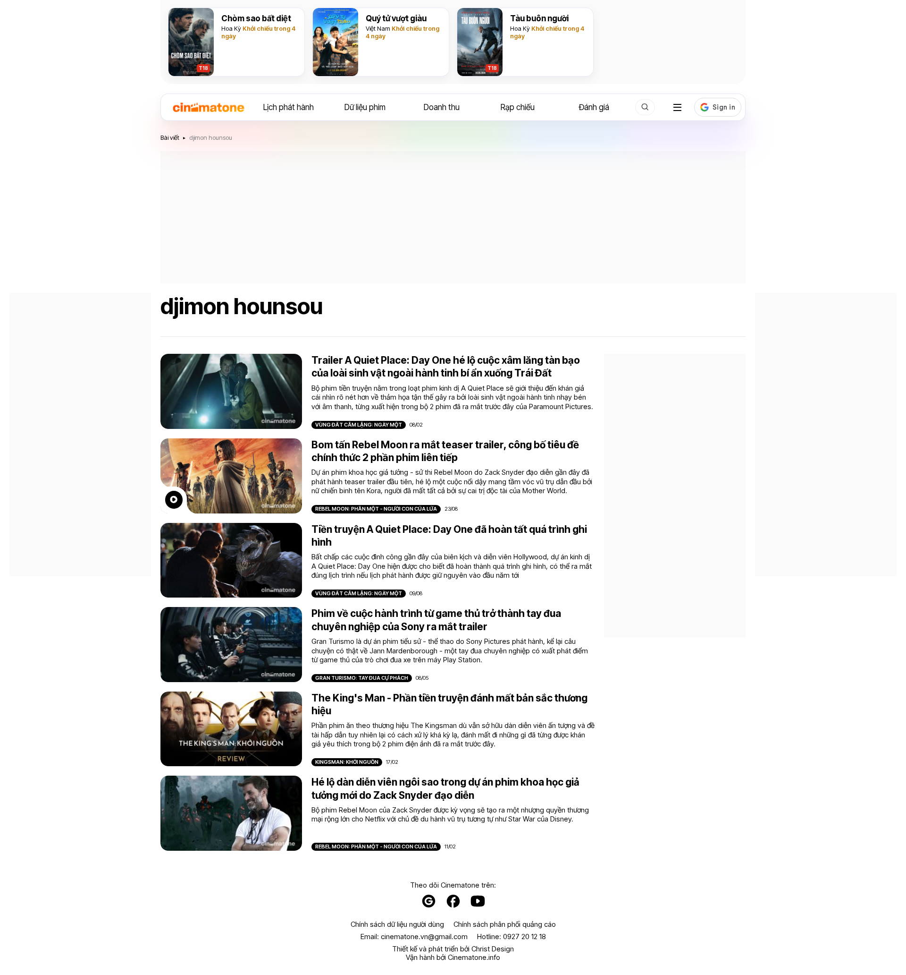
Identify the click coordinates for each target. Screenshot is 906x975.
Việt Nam (378, 28)
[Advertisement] (453, 217)
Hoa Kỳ (231, 28)
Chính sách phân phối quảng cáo (504, 924)
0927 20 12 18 (524, 936)
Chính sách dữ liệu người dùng (397, 924)
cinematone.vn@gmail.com (424, 936)
